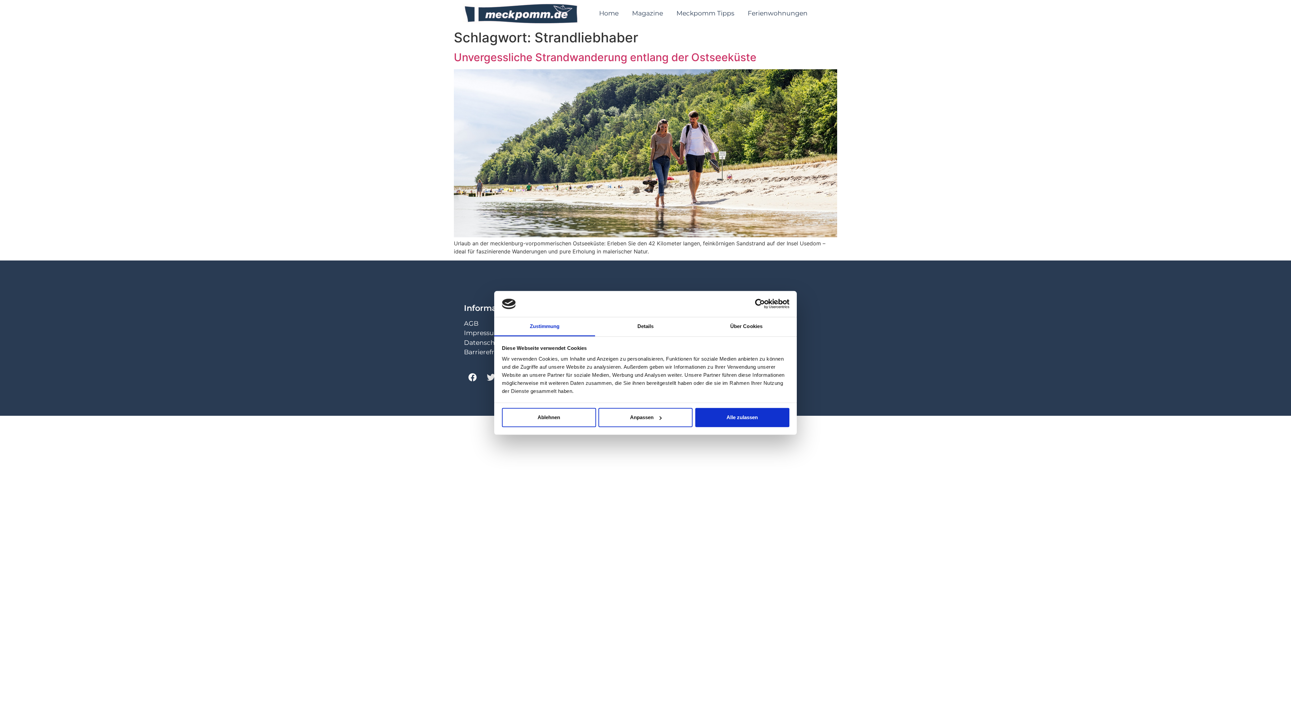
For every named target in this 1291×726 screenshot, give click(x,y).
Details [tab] (645, 326)
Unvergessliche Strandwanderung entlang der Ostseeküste (605, 57)
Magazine (647, 13)
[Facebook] (472, 377)
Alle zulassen (742, 417)
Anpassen (642, 417)
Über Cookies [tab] (746, 326)
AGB (471, 323)
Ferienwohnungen (778, 13)
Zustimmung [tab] (545, 326)
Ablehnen (549, 417)
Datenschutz (484, 343)
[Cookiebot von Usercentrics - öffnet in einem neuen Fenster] (760, 304)
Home (609, 13)
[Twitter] (490, 377)
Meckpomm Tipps (705, 13)
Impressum (482, 333)
